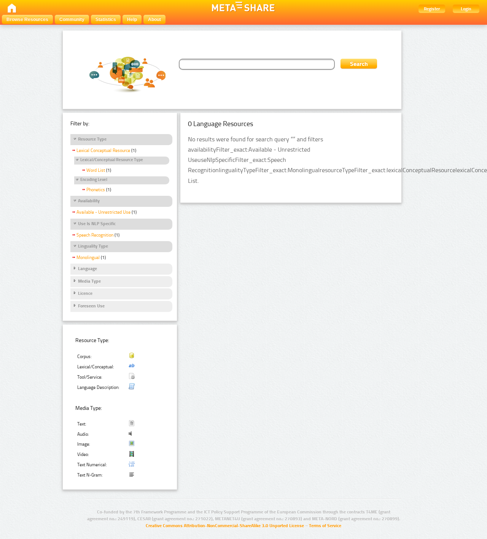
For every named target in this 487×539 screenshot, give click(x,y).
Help (132, 19)
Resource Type (92, 139)
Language (87, 268)
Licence (85, 293)
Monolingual (88, 257)
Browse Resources (27, 19)
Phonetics (95, 189)
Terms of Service (325, 525)
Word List (95, 170)
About (154, 19)
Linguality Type (93, 246)
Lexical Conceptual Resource (103, 150)
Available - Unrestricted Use (103, 212)
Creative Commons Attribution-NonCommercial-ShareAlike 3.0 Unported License (225, 525)
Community (71, 19)
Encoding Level (93, 179)
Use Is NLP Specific (97, 223)
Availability (89, 200)
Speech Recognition (94, 235)
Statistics (105, 19)
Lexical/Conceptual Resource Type (111, 159)
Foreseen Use (91, 306)
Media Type (89, 281)
